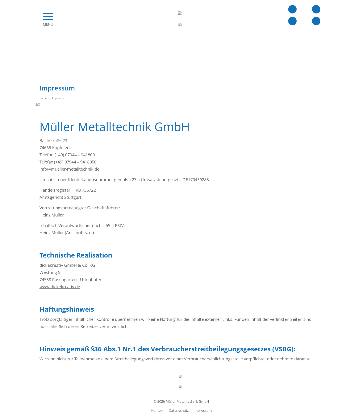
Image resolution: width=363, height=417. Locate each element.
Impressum (58, 98)
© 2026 (181, 401)
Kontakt (157, 410)
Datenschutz (179, 410)
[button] (48, 18)
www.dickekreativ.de (59, 287)
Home (43, 98)
